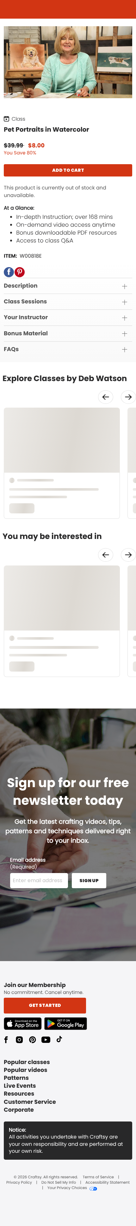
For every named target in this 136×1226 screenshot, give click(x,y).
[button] (9, 272)
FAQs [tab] (11, 349)
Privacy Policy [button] (19, 1182)
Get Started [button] (45, 1005)
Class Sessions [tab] (25, 302)
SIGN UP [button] (89, 880)
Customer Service (30, 1102)
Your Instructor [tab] (26, 317)
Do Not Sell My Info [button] (58, 1182)
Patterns (16, 1078)
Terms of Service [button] (98, 1177)
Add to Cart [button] (68, 170)
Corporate (19, 1110)
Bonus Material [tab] (26, 334)
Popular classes (27, 1062)
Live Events (20, 1086)
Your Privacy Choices (67, 1188)
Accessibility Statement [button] (107, 1182)
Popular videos (25, 1070)
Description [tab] (21, 286)
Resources (19, 1094)
